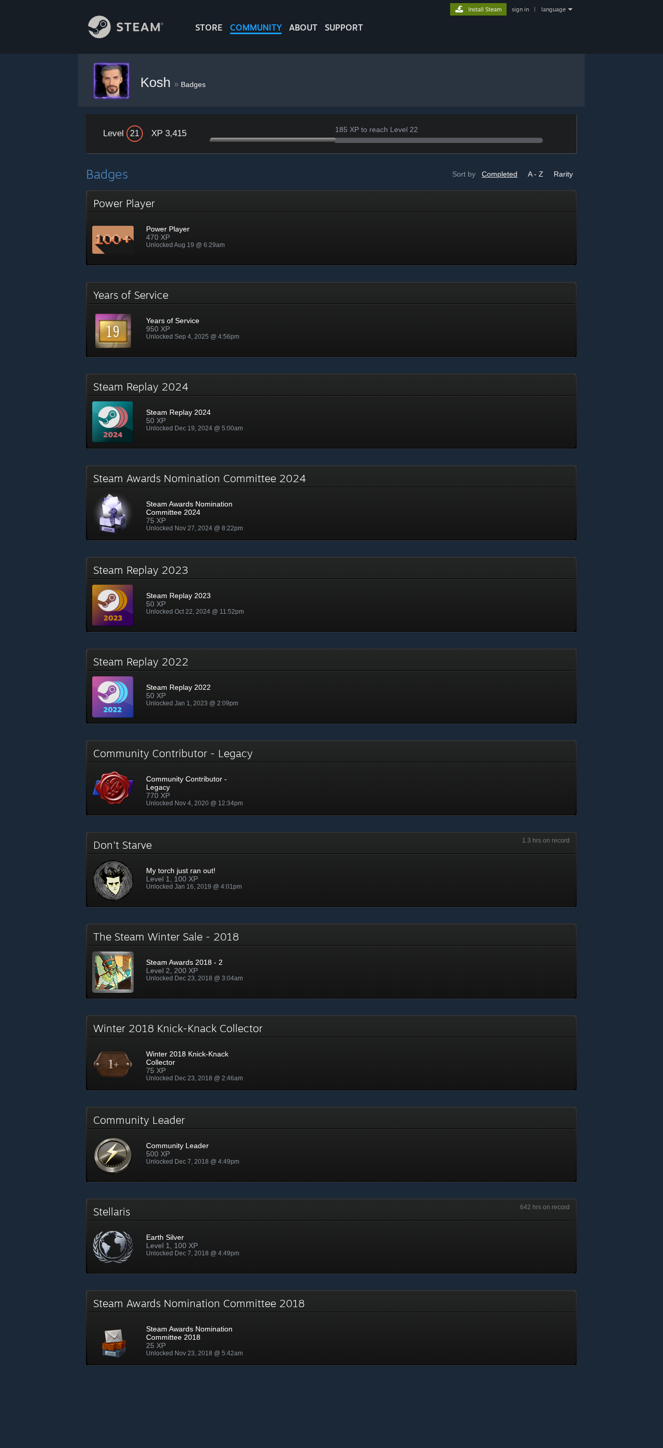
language (553, 9)
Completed (499, 174)
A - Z (535, 174)
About (303, 27)
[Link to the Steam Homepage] (125, 35)
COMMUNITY (256, 27)
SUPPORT (344, 27)
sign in (520, 9)
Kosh (157, 82)
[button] (331, 228)
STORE (209, 27)
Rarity (563, 174)
